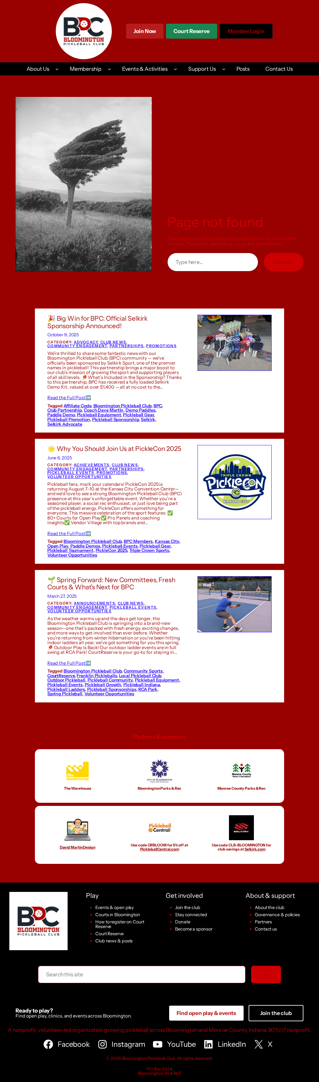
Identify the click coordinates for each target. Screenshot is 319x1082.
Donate (182, 922)
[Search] (266, 974)
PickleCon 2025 (111, 550)
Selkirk (148, 419)
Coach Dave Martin (103, 410)
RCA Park (147, 689)
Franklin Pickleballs (97, 675)
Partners (263, 922)
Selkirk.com (255, 849)
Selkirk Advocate (64, 424)
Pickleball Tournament (70, 550)
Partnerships (127, 345)
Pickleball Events (70, 472)
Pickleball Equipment (99, 415)
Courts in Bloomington (117, 914)
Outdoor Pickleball (66, 680)
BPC (158, 406)
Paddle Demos (85, 546)
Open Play (57, 546)
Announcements (94, 603)
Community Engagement (77, 345)
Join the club (187, 907)
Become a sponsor (193, 929)
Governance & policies (277, 914)
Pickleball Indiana (141, 684)
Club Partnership (64, 410)
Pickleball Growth (103, 684)
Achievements (92, 464)
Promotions (161, 345)
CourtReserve (61, 675)
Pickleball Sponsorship (115, 419)
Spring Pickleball (64, 694)
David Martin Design (77, 847)
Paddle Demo (61, 415)
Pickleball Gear (138, 415)
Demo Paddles (140, 410)
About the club (269, 907)
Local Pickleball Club (140, 675)
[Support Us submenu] (223, 68)
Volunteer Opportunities (79, 476)
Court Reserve (192, 33)
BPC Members (138, 541)
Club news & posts (114, 941)
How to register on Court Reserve (119, 924)
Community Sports (143, 671)
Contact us (266, 929)
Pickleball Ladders (66, 689)
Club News (113, 342)
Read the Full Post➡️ (69, 397)
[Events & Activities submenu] (175, 68)
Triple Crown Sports (149, 550)
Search (283, 262)
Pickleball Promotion (68, 419)
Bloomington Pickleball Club (122, 406)
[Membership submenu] (109, 68)
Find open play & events (206, 1013)
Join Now (145, 31)
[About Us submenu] (57, 68)
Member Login (246, 33)
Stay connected (191, 914)
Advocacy (86, 342)
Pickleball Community (110, 680)
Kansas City (167, 541)
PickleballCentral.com (159, 849)
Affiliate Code (77, 406)
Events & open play (114, 907)
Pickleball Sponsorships (111, 689)
